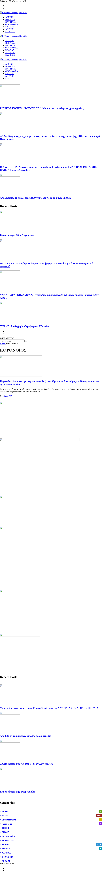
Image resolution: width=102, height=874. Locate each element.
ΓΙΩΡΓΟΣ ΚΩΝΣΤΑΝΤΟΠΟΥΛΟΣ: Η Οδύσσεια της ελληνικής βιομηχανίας (42, 108)
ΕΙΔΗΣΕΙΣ (10, 78)
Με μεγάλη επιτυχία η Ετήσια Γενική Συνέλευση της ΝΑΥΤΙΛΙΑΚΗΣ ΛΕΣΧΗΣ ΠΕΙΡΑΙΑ (49, 708)
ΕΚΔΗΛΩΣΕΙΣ (51, 840)
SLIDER (51, 828)
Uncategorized (51, 836)
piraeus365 (7, 396)
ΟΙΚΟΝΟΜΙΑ (11, 71)
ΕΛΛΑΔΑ (9, 73)
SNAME (51, 832)
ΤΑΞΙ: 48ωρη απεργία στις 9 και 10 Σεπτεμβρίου (26, 763)
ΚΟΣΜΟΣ (51, 849)
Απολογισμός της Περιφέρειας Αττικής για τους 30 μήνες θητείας (35, 197)
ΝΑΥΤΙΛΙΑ (10, 69)
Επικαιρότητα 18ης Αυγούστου (17, 235)
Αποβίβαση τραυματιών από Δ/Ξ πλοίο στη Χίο (25, 735)
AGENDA (10, 76)
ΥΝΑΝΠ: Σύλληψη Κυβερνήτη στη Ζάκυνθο (24, 326)
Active (51, 811)
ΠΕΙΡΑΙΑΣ (10, 66)
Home (3, 343)
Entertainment (51, 820)
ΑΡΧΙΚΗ (9, 64)
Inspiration (51, 824)
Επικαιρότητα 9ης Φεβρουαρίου (17, 791)
